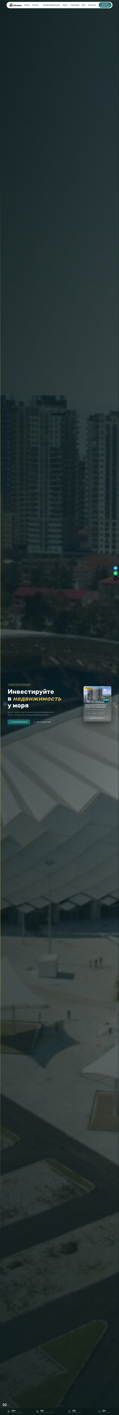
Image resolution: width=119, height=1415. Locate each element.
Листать (59, 1406)
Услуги (65, 5)
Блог (84, 5)
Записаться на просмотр (38, 723)
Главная (27, 5)
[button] (5, 704)
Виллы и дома (17, 723)
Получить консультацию (105, 5)
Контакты (92, 5)
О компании (75, 5)
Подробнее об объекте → (101, 718)
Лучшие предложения (51, 5)
